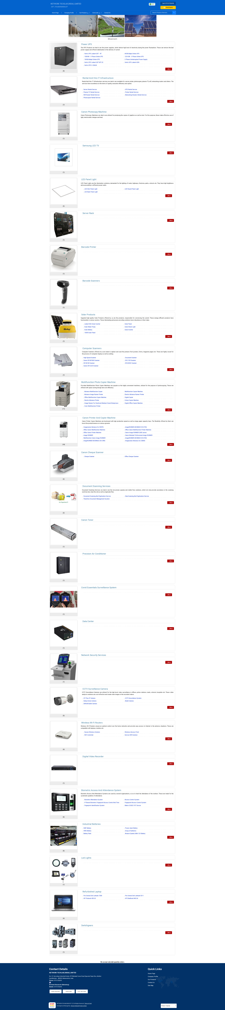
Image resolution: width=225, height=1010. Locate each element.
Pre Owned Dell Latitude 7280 (92, 895)
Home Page (55, 12)
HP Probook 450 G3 (89, 898)
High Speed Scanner (89, 357)
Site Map (150, 985)
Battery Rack (87, 833)
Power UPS (86, 44)
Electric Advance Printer (91, 400)
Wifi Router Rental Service (91, 95)
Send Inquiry (169, 7)
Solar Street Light (130, 327)
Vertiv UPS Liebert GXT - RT (93, 53)
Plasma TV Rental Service (91, 92)
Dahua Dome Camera (89, 701)
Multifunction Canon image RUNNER (94, 438)
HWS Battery (87, 831)
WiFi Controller (88, 735)
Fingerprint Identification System (94, 805)
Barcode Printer (88, 247)
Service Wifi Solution (131, 735)
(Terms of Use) (88, 1003)
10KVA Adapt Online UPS (92, 59)
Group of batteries (130, 831)
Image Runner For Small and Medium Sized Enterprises (101, 403)
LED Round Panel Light (132, 189)
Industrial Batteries (92, 824)
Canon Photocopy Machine (94, 112)
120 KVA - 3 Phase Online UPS (134, 56)
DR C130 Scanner (130, 360)
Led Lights (86, 858)
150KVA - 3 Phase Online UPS (93, 56)
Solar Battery (88, 330)
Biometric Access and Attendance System (101, 790)
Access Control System (132, 799)
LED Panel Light (88, 179)
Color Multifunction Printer (92, 406)
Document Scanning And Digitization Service (97, 496)
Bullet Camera (129, 701)
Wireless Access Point (132, 732)
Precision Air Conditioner (94, 554)
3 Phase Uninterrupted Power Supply (136, 59)
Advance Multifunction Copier (93, 391)
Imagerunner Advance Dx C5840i (135, 441)
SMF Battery (87, 828)
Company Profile (69, 12)
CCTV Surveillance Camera (95, 689)
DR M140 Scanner (89, 363)
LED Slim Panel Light (90, 189)
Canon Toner (87, 520)
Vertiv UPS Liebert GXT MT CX (93, 62)
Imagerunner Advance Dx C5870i (93, 427)
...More (169, 69)
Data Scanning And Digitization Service (137, 496)
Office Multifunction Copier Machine (95, 397)
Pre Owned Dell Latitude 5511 (134, 895)
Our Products (83, 12)
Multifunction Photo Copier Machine (98, 382)
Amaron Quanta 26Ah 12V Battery (135, 833)
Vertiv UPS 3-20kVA (90, 65)
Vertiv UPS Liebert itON (132, 62)
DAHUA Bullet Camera (90, 703)
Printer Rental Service (131, 92)
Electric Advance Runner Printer (134, 394)
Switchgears (87, 925)
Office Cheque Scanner (132, 456)
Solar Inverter (129, 330)
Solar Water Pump (89, 327)
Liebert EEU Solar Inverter (92, 324)
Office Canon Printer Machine (92, 432)
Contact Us (107, 12)
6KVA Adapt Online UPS (132, 53)
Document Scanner (131, 357)
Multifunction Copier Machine (134, 391)
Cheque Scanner (89, 456)
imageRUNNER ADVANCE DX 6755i (136, 427)
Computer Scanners (92, 348)
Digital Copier (129, 397)
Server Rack (88, 213)
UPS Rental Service (131, 89)
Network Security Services (93, 655)
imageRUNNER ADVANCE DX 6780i (94, 441)
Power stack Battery (131, 828)
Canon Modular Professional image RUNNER (138, 435)
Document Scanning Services (96, 486)
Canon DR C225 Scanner (90, 366)
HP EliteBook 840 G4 (131, 898)
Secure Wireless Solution (92, 732)
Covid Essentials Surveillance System (98, 587)
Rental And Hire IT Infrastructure (98, 78)
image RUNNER (88, 435)
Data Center (88, 621)
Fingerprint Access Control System (135, 802)
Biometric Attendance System (93, 799)
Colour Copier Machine (132, 400)
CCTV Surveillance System (133, 698)
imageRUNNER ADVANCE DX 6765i (136, 438)
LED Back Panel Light (91, 192)
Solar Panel (128, 324)
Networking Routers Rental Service (136, 95)
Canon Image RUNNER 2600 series (136, 432)
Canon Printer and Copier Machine (99, 418)
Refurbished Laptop (92, 891)
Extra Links (96, 12)
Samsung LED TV (91, 145)
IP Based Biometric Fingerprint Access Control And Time (101, 802)
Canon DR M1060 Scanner (91, 360)
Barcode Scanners (91, 281)
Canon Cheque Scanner (92, 452)
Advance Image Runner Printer (93, 394)
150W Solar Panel (89, 332)
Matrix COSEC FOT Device (133, 805)
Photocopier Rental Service (91, 97)
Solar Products (88, 314)
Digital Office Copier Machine (134, 403)
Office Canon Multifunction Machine (94, 430)
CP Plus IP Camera (89, 698)
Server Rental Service (90, 89)
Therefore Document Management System (96, 499)
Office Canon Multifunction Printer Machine (138, 430)
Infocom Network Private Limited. (79, 1005)
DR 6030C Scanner (131, 363)
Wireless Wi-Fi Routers (92, 722)
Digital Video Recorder (93, 756)
